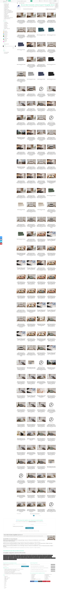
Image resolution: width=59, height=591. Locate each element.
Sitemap (33, 577)
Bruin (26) (5, 39)
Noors (5, 580)
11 (38, 515)
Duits (5, 583)
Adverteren (46, 578)
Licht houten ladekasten (23, 555)
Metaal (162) (6, 25)
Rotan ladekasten (40, 555)
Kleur (4, 29)
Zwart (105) (5, 36)
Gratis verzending (6, 52)
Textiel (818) (5, 22)
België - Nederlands (7, 577)
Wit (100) (5, 37)
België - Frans (6, 578)
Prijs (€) (5, 45)
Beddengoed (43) (6, 16)
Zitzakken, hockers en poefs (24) (8, 17)
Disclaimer (33, 576)
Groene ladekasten (6, 556)
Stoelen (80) (5, 14)
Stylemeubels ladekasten (43, 556)
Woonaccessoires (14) (7, 18)
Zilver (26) (5, 40)
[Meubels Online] (17, 3)
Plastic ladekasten (11, 556)
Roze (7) (5, 41)
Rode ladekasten (16, 556)
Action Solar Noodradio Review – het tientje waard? (43, 566)
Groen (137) (5, 35)
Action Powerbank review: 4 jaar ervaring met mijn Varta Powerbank (43, 567)
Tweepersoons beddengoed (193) (8, 11)
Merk (4, 42)
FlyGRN (6, 569)
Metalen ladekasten (34, 555)
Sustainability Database (8, 573)
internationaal (12, 572)
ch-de (5, 581)
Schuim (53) (5, 26)
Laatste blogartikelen (34, 562)
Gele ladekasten (26, 556)
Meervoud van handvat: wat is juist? (43, 564)
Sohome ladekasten (50, 555)
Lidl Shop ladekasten (31, 556)
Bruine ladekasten (6, 559)
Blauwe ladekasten (37, 556)
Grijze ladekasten (45, 555)
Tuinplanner (46, 577)
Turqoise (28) (6, 38)
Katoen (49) (5, 27)
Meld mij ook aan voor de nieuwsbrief (18, 526)
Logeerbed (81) (6, 13)
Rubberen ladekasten (49, 556)
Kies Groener (6, 571)
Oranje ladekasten (18, 555)
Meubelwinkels (33, 578)
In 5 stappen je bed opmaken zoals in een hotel (43, 569)
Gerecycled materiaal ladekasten (12, 559)
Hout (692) (5, 24)
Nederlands (6, 576)
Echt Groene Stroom (7, 570)
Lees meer (57, 7)
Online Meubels (34, 574)
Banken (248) (6, 8)
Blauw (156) (5, 34)
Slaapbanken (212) (6, 9)
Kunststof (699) (6, 23)
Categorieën (5, 2)
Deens (5, 587)
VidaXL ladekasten (21, 556)
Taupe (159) (5, 33)
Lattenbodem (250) (6, 7)
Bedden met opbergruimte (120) (8, 12)
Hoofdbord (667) (6, 6)
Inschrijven (25, 566)
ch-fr (5, 582)
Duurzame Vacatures (7, 572)
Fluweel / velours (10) (7, 28)
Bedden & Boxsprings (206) (7, 10)
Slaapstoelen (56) (6, 15)
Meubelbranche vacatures (48, 574)
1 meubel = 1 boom (47, 576)
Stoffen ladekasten (13, 555)
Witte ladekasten (29, 555)
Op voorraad (6, 53)
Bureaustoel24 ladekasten (7, 555)
